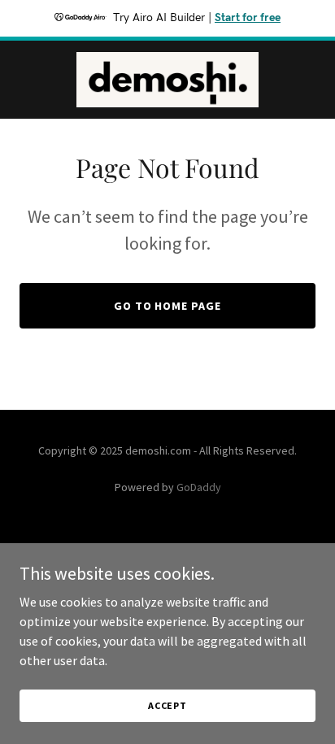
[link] (167, 79)
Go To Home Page (168, 305)
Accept (167, 705)
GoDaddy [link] (198, 487)
